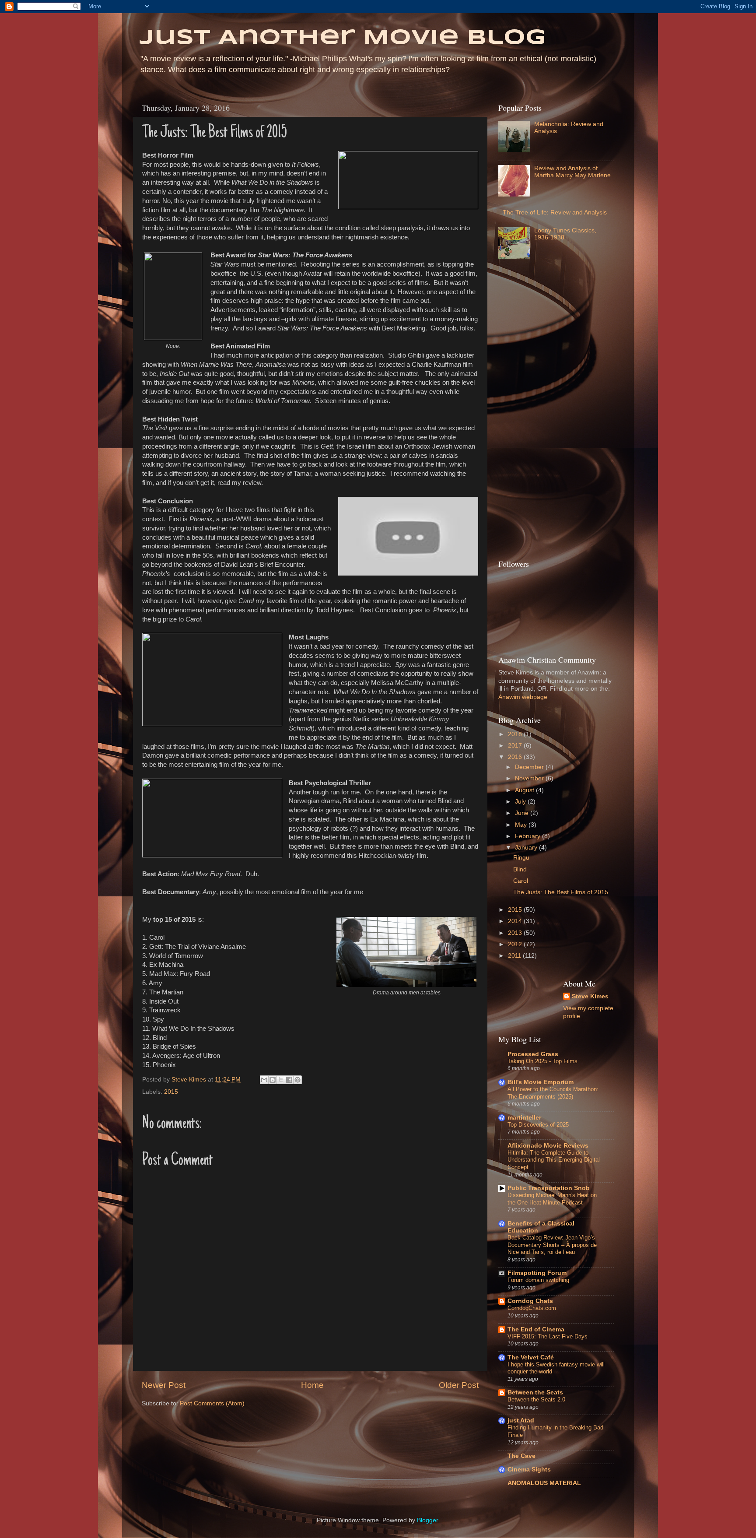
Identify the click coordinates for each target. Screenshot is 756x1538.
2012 (516, 944)
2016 (516, 757)
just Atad (521, 1420)
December (530, 767)
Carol (520, 881)
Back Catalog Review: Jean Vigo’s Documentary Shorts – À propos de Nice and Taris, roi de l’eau (552, 1244)
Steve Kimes (590, 996)
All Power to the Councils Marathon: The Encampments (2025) (553, 1093)
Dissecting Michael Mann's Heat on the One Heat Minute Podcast (552, 1199)
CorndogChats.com (532, 1308)
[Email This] (264, 1079)
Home (312, 1385)
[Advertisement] (533, 411)
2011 (515, 955)
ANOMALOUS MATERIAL (544, 1483)
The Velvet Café (531, 1357)
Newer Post (164, 1385)
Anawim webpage (522, 697)
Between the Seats (535, 1392)
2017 (516, 745)
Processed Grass (533, 1054)
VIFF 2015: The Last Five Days (548, 1336)
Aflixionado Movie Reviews (548, 1145)
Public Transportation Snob (549, 1188)
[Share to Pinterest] (297, 1079)
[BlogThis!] (272, 1079)
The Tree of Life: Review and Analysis (555, 212)
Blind (520, 869)
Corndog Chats (530, 1301)
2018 (516, 734)
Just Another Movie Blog (343, 38)
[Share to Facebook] (289, 1079)
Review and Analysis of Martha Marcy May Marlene (572, 172)
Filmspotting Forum (537, 1273)
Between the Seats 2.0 (536, 1399)
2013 (516, 933)
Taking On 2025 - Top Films (543, 1061)
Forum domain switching (538, 1280)
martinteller (524, 1117)
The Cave (522, 1456)
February (528, 836)
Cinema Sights (529, 1469)
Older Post (459, 1385)
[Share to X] (280, 1079)
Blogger (427, 1520)
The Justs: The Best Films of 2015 (560, 892)
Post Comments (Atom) (212, 1403)
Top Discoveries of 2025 (538, 1124)
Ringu (521, 857)
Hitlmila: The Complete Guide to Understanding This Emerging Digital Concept (554, 1159)
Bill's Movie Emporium (541, 1082)
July (521, 801)
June (522, 813)
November (530, 778)
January (527, 847)
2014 (516, 921)
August (525, 790)
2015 (171, 1092)
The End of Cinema (536, 1329)
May (521, 825)
